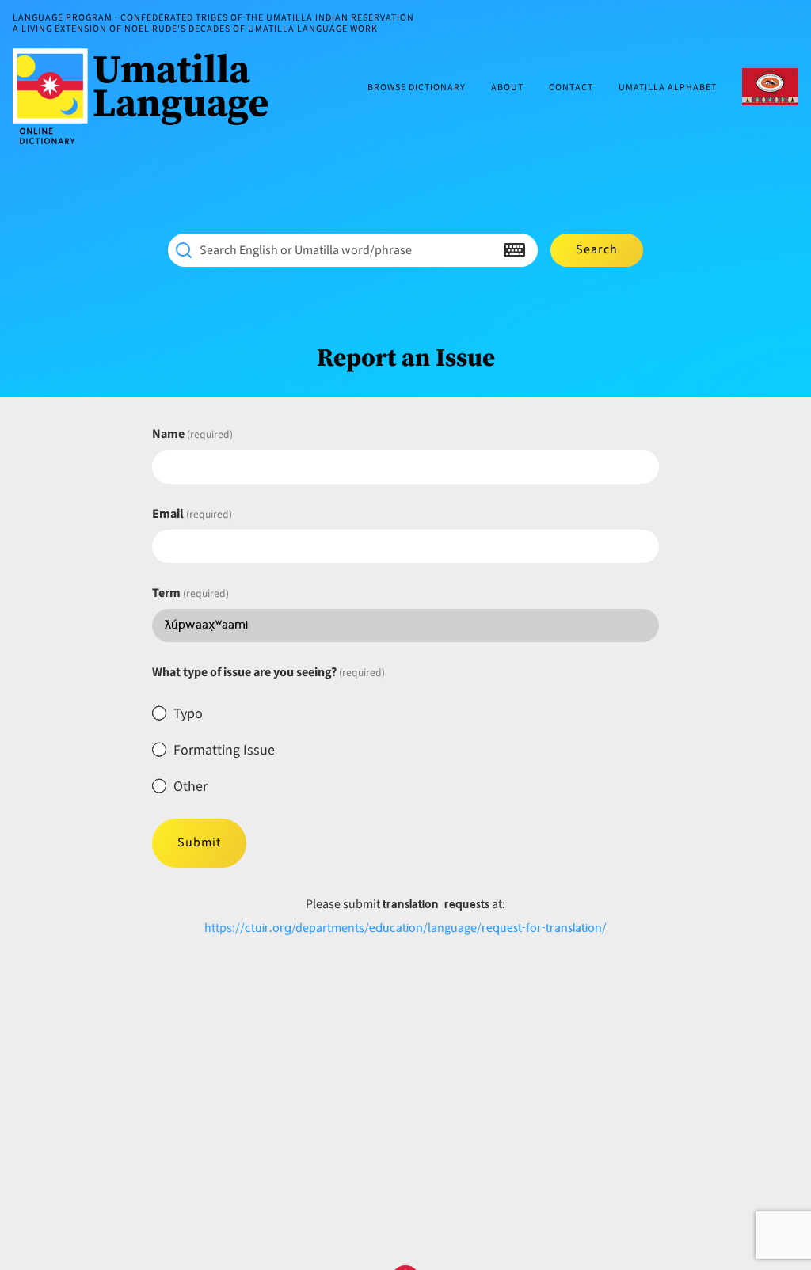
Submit (199, 842)
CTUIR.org (770, 86)
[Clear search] (483, 250)
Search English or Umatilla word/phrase (306, 250)
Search (597, 249)
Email (192, 514)
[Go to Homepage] (146, 96)
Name (192, 434)
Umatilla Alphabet (668, 88)
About (507, 88)
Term (190, 593)
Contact (571, 88)
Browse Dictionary (416, 88)
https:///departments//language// (405, 928)
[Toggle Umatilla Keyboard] (514, 250)
